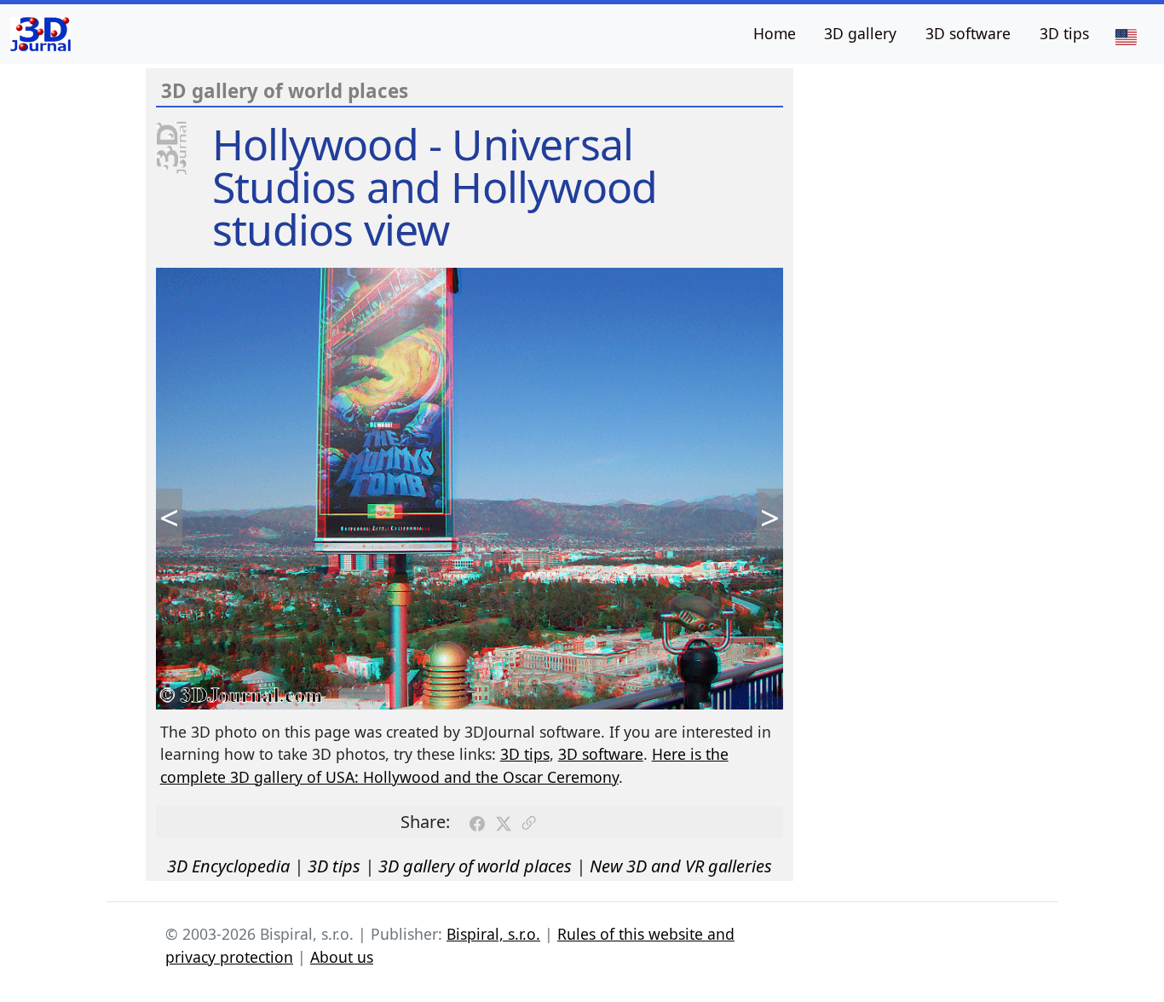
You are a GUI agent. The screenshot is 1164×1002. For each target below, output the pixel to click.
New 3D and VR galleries (681, 865)
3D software (968, 33)
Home (774, 33)
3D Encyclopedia (228, 865)
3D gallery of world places (475, 865)
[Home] (40, 34)
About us (341, 957)
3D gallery (860, 33)
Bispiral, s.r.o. (493, 934)
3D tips (1064, 33)
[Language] (1125, 36)
